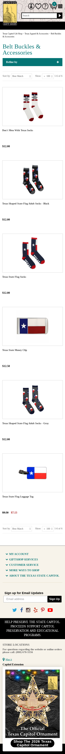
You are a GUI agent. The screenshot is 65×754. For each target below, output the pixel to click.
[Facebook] (21, 610)
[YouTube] (50, 610)
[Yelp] (35, 610)
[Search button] (59, 15)
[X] (14, 610)
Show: (38, 76)
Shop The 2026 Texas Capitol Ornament (33, 743)
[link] (32, 704)
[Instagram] (28, 610)
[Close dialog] (59, 670)
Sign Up (54, 599)
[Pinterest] (43, 610)
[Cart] (53, 8)
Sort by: (7, 76)
